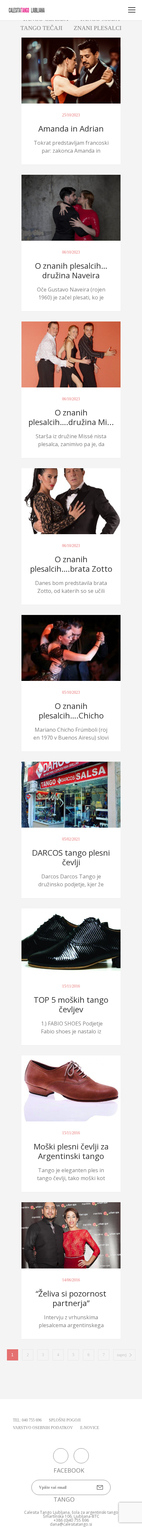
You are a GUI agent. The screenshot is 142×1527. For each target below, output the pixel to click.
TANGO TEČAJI (41, 28)
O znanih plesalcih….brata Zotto (71, 564)
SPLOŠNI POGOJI (65, 1420)
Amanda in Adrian (71, 128)
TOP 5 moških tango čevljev (71, 1004)
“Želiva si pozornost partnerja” (71, 1298)
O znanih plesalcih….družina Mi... (71, 417)
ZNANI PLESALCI (98, 28)
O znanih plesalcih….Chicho (71, 710)
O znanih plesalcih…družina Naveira (71, 270)
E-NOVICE (89, 1427)
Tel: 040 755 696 (27, 1420)
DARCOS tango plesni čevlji (71, 857)
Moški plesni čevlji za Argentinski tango (71, 1151)
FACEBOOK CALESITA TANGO (60, 1455)
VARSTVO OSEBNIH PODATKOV (43, 1427)
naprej (121, 1355)
